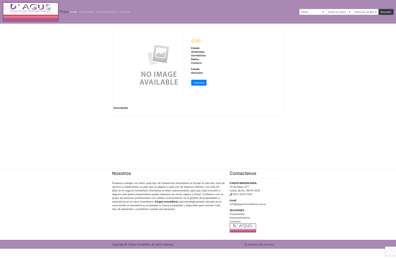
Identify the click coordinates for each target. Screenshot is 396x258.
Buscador (386, 11)
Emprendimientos (107, 11)
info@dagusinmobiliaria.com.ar (248, 204)
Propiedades (86, 11)
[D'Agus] (30, 11)
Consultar (198, 82)
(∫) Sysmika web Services (259, 244)
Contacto (124, 11)
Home (74, 11)
